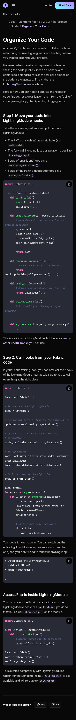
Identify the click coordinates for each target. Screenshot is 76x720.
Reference (60, 21)
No (57, 704)
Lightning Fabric (29, 21)
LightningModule (14, 84)
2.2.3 (46, 21)
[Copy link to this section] (58, 40)
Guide (15, 26)
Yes (43, 704)
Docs (12, 21)
